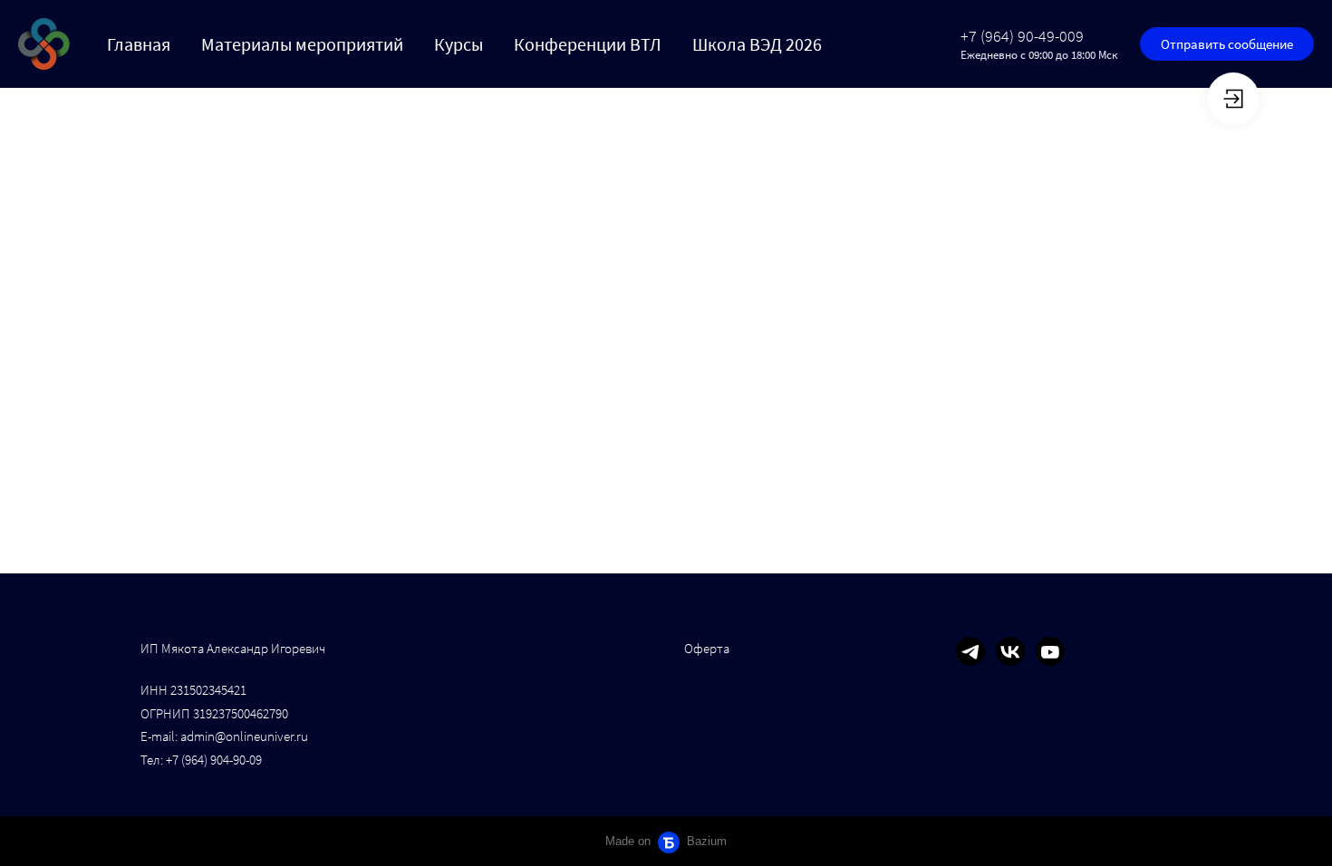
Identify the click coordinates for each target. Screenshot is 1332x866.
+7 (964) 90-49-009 (1022, 35)
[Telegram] (970, 651)
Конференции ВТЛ (587, 44)
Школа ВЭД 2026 (757, 44)
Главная (138, 44)
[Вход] (1233, 98)
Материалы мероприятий (302, 44)
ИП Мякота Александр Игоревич (232, 648)
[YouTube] (1050, 651)
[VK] (1010, 651)
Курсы (458, 44)
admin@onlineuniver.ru (244, 736)
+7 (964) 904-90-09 (214, 759)
